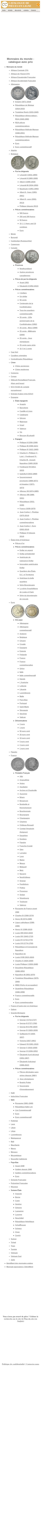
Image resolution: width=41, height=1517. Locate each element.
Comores (14, 373)
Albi (21, 776)
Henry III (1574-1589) (23, 919)
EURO (4, 10)
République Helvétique (24, 1222)
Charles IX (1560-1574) (24, 916)
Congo (14, 376)
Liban (13, 1128)
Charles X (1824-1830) (24, 961)
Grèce (22, 669)
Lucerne (18, 1215)
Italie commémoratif (28, 675)
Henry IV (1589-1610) (23, 929)
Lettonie (23, 686)
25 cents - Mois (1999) (28, 328)
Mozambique (16, 1155)
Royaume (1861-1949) (24, 1103)
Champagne (25, 818)
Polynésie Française (19, 1183)
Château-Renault (27, 825)
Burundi (14, 237)
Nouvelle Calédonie (19, 1159)
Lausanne (19, 1211)
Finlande (23, 655)
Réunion (14, 1187)
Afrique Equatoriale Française (23, 77)
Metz (21, 870)
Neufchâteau (25, 877)
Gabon (13, 1009)
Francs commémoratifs (24, 995)
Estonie (23, 651)
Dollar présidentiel (27, 554)
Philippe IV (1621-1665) (29, 449)
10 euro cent (25, 738)
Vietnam (14, 1253)
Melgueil (23, 867)
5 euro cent (24, 742)
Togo (13, 1246)
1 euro (22, 728)
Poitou (22, 888)
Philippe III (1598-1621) (29, 446)
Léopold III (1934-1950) (29, 185)
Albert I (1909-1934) (27, 182)
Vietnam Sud (16, 1256)
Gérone (23, 418)
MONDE (10, 10)
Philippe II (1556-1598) (29, 442)
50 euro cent (25, 731)
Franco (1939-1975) (27, 509)
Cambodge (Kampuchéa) (21, 241)
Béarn (22, 797)
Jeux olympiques (27, 1079)
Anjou (22, 783)
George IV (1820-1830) (29, 1030)
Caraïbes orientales (19, 356)
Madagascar (16, 1138)
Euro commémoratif (23, 147)
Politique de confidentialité (13, 1364)
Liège (13, 1131)
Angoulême (24, 780)
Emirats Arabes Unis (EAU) (22, 394)
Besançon (24, 801)
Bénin (13, 234)
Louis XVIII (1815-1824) (24, 957)
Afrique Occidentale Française (23, 81)
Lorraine (23, 853)
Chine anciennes (22, 366)
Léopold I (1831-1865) (28, 175)
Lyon (22, 856)
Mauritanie (15, 1145)
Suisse (14, 1239)
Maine (22, 860)
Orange (23, 881)
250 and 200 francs (27, 217)
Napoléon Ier (20, 954)
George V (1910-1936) (28, 1048)
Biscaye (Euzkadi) (27, 436)
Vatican (23, 717)
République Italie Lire (24, 1107)
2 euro (22, 724)
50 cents (23, 300)
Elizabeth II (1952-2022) (29, 286)
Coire (17, 1201)
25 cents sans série (28, 345)
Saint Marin (24, 707)
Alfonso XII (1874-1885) (29, 491)
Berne (17, 1197)
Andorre (23, 634)
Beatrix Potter (25, 1082)
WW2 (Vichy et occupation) (26, 985)
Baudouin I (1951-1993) (29, 189)
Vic (21, 432)
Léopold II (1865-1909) (29, 178)
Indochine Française (19, 1096)
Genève (18, 1204)
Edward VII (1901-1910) (29, 1044)
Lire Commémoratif (23, 1110)
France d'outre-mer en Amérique (24, 1006)
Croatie (23, 644)
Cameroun (15, 244)
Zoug (17, 1232)
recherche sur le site (12, 1319)
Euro (17, 143)
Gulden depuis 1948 (23, 1169)
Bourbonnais (25, 811)
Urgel (22, 425)
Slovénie (23, 714)
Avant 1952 (24, 283)
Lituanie (23, 689)
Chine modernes (22, 369)
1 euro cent (24, 748)
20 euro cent (25, 735)
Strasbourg (24, 898)
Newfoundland (26, 269)
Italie (21, 672)
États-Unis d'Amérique (20, 540)
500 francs (24, 213)
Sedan (22, 895)
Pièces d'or (19, 543)
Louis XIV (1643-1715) (24, 936)
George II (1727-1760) (28, 1023)
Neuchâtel (19, 1218)
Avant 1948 (19, 1166)
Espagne (14, 397)
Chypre (23, 641)
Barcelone (24, 408)
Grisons (18, 1208)
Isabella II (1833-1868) (28, 474)
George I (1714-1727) (28, 1020)
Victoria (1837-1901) (28, 1041)
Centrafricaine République (22, 359)
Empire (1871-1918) (23, 102)
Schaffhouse (20, 1225)
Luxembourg (25, 693)
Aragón (23, 404)
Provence (24, 891)
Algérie (14, 150)
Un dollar (23, 296)
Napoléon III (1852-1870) (25, 975)
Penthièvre (24, 884)
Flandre (14, 752)
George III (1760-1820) (28, 1027)
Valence (23, 429)
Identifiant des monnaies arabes (19, 1263)
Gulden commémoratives (25, 1173)
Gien (21, 849)
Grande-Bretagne (18, 1013)
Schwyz (18, 1228)
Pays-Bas (24, 700)
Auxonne (23, 794)
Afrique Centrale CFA (19, 70)
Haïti (13, 1093)
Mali (12, 1142)
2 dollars (23, 293)
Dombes (23, 839)
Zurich (18, 1235)
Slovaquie (24, 710)
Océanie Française (18, 1180)
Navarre (23, 874)
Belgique (18, 10)
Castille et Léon (26, 411)
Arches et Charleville (28, 790)
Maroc (13, 1148)
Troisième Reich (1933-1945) (26, 112)
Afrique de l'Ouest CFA (20, 74)
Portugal (23, 703)
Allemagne (15, 84)
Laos (13, 1124)
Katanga (14, 1121)
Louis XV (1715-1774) (24, 940)
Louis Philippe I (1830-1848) (26, 964)
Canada (26, 10)
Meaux (22, 863)
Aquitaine (24, 787)
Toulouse (23, 902)
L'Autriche (24, 682)
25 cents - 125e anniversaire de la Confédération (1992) (28, 320)
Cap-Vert (14, 352)
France (33, 10)
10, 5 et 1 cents (26, 349)
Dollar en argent (26, 550)
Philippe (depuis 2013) (29, 206)
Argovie (18, 1194)
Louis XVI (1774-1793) (24, 943)
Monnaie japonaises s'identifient (19, 1267)
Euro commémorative (24, 1002)
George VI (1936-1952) (29, 1051)
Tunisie (14, 1249)
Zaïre (13, 1260)
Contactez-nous (32, 1364)
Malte (22, 696)
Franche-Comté (26, 846)
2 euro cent (24, 745)
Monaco (14, 1152)
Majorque (23, 422)
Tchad (13, 1242)
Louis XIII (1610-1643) (24, 933)
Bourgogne (24, 815)
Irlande (22, 679)
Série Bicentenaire (27, 585)
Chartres (23, 822)
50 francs (23, 220)
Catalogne (24, 415)
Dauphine (24, 836)
